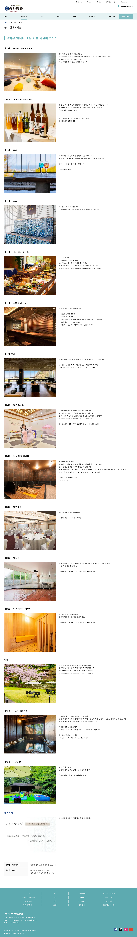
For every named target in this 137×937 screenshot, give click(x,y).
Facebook (82, 901)
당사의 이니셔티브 (28, 897)
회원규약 (109, 901)
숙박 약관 (108, 897)
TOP (28, 893)
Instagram (82, 893)
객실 (55, 893)
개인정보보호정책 (108, 893)
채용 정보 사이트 (109, 905)
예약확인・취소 (110, 2)
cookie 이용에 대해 (18, 933)
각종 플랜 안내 (28, 905)
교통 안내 (81, 905)
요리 (55, 897)
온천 (55, 901)
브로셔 (55, 905)
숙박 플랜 (28, 901)
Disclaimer (7, 933)
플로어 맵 (8, 813)
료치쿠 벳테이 (13, 914)
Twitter (81, 897)
